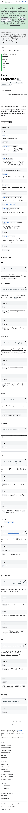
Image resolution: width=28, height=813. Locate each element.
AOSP (2, 47)
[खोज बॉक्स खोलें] (16, 2)
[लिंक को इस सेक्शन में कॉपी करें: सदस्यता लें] (9, 337)
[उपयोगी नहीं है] (20, 50)
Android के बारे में (5, 804)
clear (4, 135)
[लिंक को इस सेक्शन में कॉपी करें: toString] (8, 695)
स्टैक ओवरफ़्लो (4, 795)
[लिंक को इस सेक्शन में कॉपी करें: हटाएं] (5, 640)
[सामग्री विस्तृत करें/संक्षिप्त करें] (19, 54)
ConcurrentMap (9, 522)
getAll (5, 174)
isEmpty (5, 185)
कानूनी (17, 804)
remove (5, 236)
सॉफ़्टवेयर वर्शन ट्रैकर (5, 798)
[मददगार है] (18, 50)
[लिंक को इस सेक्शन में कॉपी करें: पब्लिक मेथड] (12, 258)
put (4, 197)
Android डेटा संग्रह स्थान (6, 745)
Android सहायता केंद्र (5, 786)
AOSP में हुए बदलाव (15, 25)
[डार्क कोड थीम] (26, 267)
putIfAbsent (6, 222)
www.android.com (5, 791)
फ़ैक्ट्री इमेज (3, 755)
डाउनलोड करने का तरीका (6, 750)
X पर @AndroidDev (5, 767)
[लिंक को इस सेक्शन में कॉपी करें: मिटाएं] (6, 263)
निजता (3, 806)
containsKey (6, 146)
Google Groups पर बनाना (7, 776)
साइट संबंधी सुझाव (11, 806)
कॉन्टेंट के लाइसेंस (20, 730)
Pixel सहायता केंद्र (5, 788)
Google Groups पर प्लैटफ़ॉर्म (7, 774)
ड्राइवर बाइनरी (4, 757)
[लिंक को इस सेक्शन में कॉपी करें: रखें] (4, 455)
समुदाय (12, 804)
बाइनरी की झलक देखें (5, 752)
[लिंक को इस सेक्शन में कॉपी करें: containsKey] (11, 283)
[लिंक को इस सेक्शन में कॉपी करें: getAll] (6, 394)
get (4, 158)
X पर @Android (4, 764)
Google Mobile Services (7, 793)
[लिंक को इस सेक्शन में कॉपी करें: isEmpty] (8, 423)
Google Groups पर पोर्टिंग (7, 779)
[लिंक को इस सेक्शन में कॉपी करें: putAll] (6, 527)
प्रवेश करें (24, 2)
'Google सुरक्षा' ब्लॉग (5, 772)
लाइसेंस (22, 804)
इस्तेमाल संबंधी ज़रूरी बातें (6, 748)
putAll (5, 208)
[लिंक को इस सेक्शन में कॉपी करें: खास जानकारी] (13, 122)
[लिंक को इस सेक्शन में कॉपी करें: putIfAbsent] (11, 576)
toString (5, 250)
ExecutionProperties (9, 204)
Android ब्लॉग (4, 769)
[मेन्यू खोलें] (2, 2)
